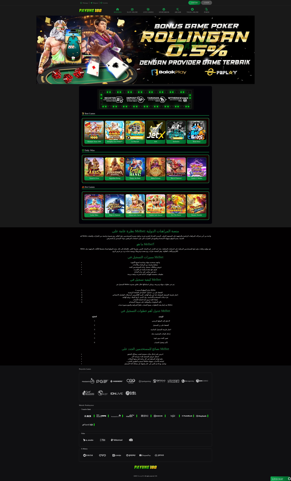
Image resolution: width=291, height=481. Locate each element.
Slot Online (132, 12)
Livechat (105, 3)
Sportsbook (164, 12)
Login (206, 3)
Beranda (118, 12)
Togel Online (192, 12)
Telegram (95, 3)
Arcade (178, 12)
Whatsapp (85, 3)
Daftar (194, 3)
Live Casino (148, 12)
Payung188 (141, 476)
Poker (206, 12)
